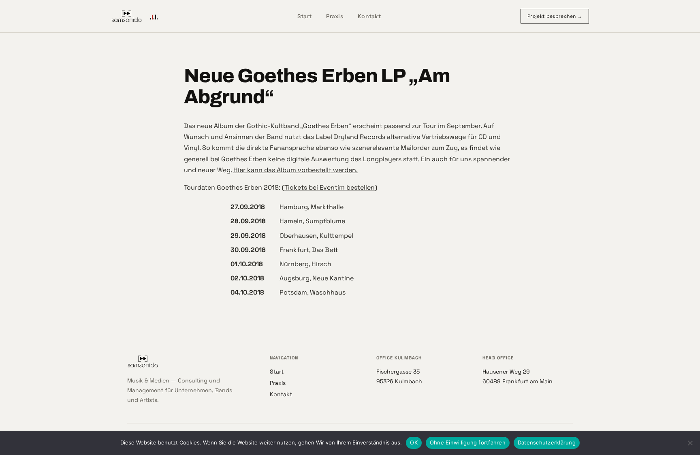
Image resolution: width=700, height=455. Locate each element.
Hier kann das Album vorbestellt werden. (295, 170)
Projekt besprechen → (554, 16)
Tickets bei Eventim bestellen (329, 187)
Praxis (334, 16)
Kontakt (369, 16)
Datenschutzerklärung (547, 442)
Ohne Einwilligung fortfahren (468, 442)
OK (414, 442)
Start (304, 16)
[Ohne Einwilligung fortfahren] (690, 443)
